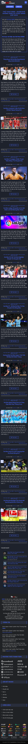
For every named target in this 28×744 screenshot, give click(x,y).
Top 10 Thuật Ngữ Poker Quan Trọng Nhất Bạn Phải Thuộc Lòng (16, 567)
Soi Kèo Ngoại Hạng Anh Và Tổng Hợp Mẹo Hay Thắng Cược (14, 403)
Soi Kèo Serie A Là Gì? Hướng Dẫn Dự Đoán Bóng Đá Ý (14, 452)
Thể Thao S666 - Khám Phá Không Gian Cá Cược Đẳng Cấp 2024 (14, 57)
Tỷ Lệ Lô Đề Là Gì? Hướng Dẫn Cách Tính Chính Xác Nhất (16, 563)
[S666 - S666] (8, 2)
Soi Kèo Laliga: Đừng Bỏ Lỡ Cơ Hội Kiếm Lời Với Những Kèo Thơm (14, 209)
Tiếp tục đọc (14, 94)
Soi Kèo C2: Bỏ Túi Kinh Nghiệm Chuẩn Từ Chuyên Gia (14, 258)
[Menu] (26, 2)
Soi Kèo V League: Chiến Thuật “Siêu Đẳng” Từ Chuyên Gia (14, 160)
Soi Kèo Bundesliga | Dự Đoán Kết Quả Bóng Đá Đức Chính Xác (14, 501)
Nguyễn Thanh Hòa (11, 651)
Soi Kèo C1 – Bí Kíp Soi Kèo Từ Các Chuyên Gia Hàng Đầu (14, 307)
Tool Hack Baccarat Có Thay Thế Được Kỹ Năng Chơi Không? (16, 572)
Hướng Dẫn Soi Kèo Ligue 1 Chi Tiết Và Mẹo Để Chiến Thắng (14, 356)
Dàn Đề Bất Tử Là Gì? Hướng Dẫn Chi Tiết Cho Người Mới (17, 557)
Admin (20, 64)
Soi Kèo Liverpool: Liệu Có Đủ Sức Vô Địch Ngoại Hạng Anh (14, 109)
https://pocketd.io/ (7, 632)
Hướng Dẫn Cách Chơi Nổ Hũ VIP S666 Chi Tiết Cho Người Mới (16, 585)
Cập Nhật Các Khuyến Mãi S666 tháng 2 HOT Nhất (15, 553)
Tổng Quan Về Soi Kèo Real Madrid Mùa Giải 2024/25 (14, 60)
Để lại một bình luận (23, 100)
